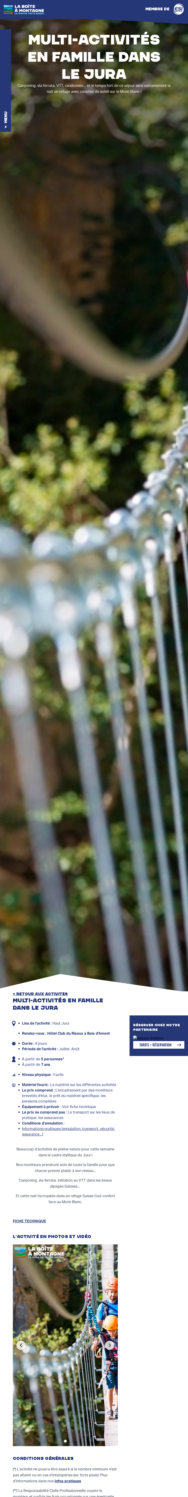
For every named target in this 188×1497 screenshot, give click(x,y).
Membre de (157, 9)
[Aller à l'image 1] (65, 1441)
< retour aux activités (40, 994)
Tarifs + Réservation (155, 1045)
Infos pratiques (68, 1481)
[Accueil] (24, 9)
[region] (65, 1345)
